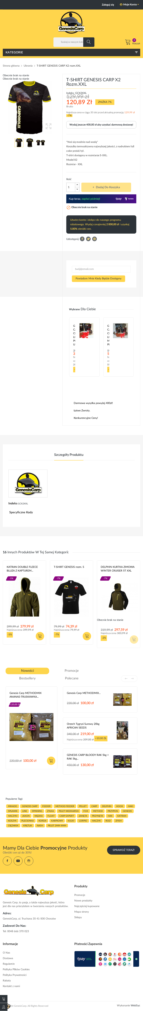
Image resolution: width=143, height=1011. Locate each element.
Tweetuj (88, 239)
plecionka (27, 821)
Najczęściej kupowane (86, 906)
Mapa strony (81, 912)
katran (121, 816)
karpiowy (57, 821)
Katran (11, 575)
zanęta (83, 816)
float (51, 816)
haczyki (12, 816)
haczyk (96, 821)
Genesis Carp (61, 575)
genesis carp (29, 806)
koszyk (12, 821)
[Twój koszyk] (3, 999)
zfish (118, 821)
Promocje (79, 895)
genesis (127, 811)
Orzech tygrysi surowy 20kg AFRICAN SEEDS (83, 726)
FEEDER (46, 806)
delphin (106, 806)
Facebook (7, 860)
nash (40, 825)
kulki (71, 821)
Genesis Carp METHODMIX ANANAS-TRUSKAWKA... (25, 695)
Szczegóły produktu (68, 455)
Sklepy (78, 917)
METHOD (98, 811)
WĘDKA (38, 816)
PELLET (83, 806)
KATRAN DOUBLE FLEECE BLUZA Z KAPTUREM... (22, 569)
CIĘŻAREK (13, 825)
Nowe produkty (83, 900)
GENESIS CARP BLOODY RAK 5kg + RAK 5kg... (88, 757)
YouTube (18, 860)
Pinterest (94, 239)
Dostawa (8, 958)
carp (94, 806)
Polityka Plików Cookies (16, 969)
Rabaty (7, 980)
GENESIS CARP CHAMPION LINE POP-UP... (74, 335)
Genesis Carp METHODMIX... (84, 693)
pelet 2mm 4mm (57, 825)
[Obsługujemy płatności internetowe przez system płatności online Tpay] (106, 959)
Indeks (12, 503)
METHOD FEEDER (64, 806)
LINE (24, 811)
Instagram (28, 860)
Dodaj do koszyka (108, 187)
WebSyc (135, 1005)
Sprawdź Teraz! (124, 850)
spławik (13, 811)
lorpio (83, 821)
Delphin (105, 575)
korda (42, 821)
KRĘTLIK (27, 825)
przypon (113, 811)
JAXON (26, 816)
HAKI (130, 806)
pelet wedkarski (69, 811)
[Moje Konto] (3, 1007)
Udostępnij (82, 239)
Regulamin (9, 964)
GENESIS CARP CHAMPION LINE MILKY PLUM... (108, 335)
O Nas (6, 952)
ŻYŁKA (50, 811)
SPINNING (37, 811)
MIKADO (12, 806)
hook (119, 806)
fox (85, 811)
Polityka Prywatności (14, 975)
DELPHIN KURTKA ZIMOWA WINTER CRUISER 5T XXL (117, 569)
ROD (108, 821)
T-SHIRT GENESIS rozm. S (69, 567)
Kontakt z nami (11, 986)
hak (110, 816)
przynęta (97, 816)
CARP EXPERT (66, 816)
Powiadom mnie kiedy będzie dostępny (98, 278)
